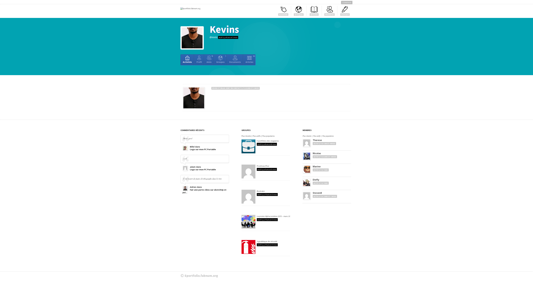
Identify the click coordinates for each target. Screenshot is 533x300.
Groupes (221, 59)
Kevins (224, 29)
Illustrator (261, 191)
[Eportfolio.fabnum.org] (190, 8)
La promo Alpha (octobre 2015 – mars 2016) (275, 216)
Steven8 (317, 192)
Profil (199, 62)
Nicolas (317, 153)
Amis (210, 59)
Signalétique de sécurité (267, 241)
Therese (317, 140)
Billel (222, 88)
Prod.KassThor (263, 166)
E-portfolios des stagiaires (268, 141)
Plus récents (246, 136)
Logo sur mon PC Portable (203, 149)
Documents (235, 62)
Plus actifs (257, 136)
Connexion (346, 3)
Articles (250, 59)
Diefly (316, 179)
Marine (317, 166)
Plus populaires (268, 136)
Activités (187, 62)
